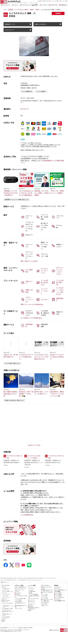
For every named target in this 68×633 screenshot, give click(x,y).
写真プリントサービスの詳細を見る (32, 304)
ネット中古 (31, 590)
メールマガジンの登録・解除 (20, 598)
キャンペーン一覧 (31, 603)
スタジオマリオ (18, 592)
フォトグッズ (4, 618)
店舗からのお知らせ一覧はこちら (14, 400)
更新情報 (29, 610)
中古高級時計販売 (32, 591)
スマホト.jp (17, 591)
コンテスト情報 (44, 603)
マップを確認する (27, 91)
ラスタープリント (5, 590)
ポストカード (4, 598)
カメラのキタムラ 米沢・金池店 (55, 457)
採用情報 (44, 1)
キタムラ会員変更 (58, 594)
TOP (5, 9)
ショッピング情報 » (32, 585)
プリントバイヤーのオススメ (33, 598)
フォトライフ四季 (44, 597)
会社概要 (39, 1)
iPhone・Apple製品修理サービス (21, 587)
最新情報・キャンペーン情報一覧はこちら (17, 199)
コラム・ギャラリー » (45, 585)
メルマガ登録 (64, 1)
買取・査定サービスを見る (29, 261)
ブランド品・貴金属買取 (33, 594)
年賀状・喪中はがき (6, 600)
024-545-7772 (25, 109)
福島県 (31, 9)
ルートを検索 (41, 91)
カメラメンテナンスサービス (20, 588)
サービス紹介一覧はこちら (12, 363)
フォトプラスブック (6, 594)
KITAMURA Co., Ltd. (8, 631)
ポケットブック (5, 595)
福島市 (37, 9)
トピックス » (30, 604)
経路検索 (58, 13)
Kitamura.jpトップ (5, 582)
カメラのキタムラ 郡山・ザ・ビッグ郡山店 (35, 457)
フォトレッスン (44, 596)
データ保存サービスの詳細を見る (31, 318)
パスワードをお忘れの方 (59, 597)
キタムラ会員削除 (58, 596)
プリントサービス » (6, 585)
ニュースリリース (13, 627)
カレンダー (4, 615)
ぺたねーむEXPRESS (6, 617)
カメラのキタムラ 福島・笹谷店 (14, 457)
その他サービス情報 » (19, 585)
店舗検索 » (56, 585)
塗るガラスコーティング (19, 590)
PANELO (3, 621)
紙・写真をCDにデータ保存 (7, 608)
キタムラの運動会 (44, 594)
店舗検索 (10, 9)
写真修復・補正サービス (7, 614)
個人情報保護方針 (4, 627)
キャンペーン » (31, 601)
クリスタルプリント (6, 588)
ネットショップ (31, 587)
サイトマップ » (57, 599)
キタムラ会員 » (57, 591)
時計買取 (30, 592)
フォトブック (4, 592)
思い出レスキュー (5, 601)
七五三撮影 (17, 594)
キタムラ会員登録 (58, 593)
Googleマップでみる (34, 445)
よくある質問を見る (27, 515)
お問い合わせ (49, 1)
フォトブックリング (6, 597)
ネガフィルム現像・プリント (7, 591)
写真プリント (4, 587)
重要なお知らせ (31, 606)
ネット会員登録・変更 (57, 1)
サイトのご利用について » (59, 600)
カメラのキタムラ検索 (21, 9)
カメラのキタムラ (57, 587)
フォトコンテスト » (45, 602)
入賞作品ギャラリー (45, 605)
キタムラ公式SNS (18, 601)
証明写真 (3, 619)
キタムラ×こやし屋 (18, 608)
